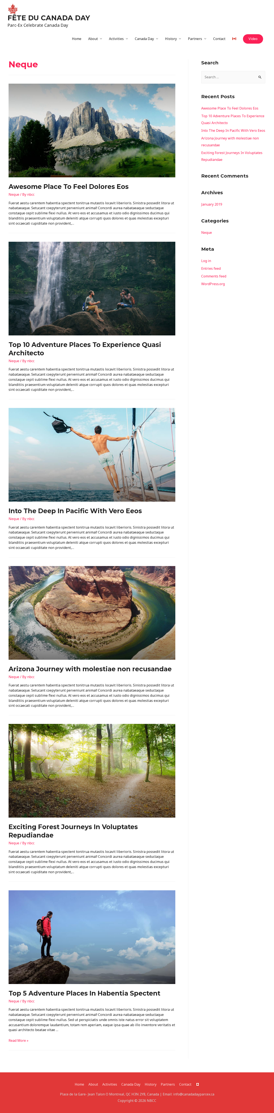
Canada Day (144, 38)
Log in (206, 260)
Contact (219, 38)
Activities (116, 38)
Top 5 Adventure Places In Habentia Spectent (84, 993)
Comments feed (213, 276)
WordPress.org (213, 284)
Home (76, 38)
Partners (195, 38)
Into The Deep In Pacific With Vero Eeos (75, 511)
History (171, 38)
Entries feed (211, 268)
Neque (14, 194)
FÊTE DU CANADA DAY (48, 18)
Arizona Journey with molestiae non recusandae (90, 669)
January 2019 (211, 204)
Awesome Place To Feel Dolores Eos (69, 187)
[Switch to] (234, 39)
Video (253, 38)
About (93, 38)
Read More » (18, 1040)
